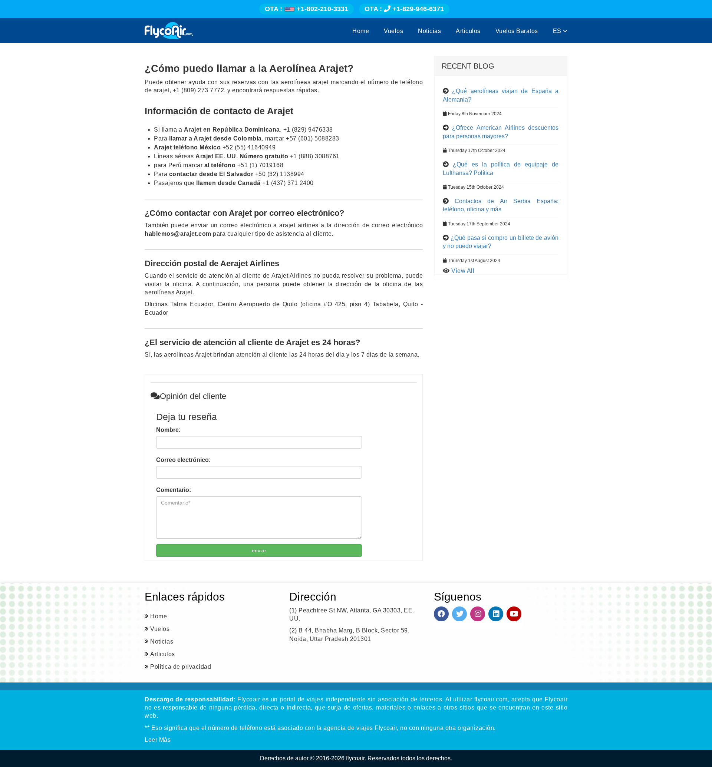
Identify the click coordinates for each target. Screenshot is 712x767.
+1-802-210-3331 (306, 9)
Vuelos (393, 31)
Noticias (429, 31)
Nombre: (168, 430)
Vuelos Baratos (516, 31)
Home (360, 31)
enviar (259, 550)
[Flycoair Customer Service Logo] (169, 30)
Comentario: (173, 490)
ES (558, 31)
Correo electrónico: (183, 460)
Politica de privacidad (180, 667)
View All (462, 271)
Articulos (468, 31)
